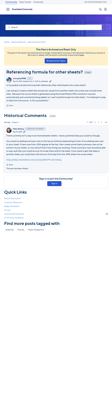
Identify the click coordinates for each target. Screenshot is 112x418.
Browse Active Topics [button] (56, 61)
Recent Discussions (12, 198)
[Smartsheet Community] (22, 9)
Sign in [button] (54, 183)
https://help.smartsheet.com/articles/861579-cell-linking (33, 159)
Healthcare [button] (9, 230)
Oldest (15, 122)
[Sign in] (105, 9)
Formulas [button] (20, 230)
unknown (44, 81)
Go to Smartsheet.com (96, 1)
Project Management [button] (36, 230)
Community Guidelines (14, 217)
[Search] (100, 9)
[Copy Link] (50, 81)
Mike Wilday (18, 129)
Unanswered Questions (56, 214)
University (38, 2)
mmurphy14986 (19, 78)
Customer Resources (13, 202)
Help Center (25, 2)
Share (9, 105)
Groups (7, 210)
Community (11, 2)
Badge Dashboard (11, 206)
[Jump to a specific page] (106, 122)
